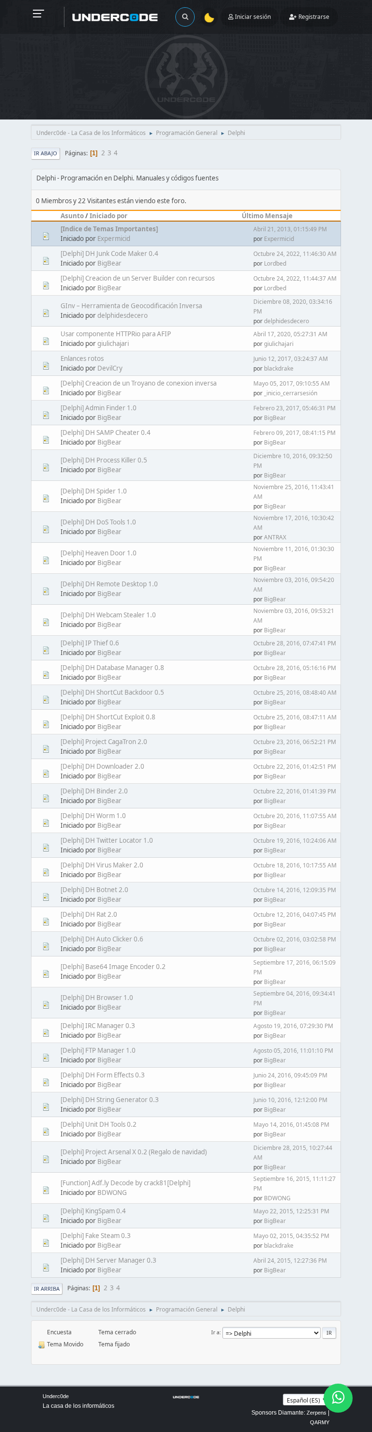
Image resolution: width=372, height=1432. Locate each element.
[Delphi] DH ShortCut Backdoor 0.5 (112, 692)
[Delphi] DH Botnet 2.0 (94, 889)
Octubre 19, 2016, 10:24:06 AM (295, 840)
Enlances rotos (82, 358)
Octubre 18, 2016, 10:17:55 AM (295, 865)
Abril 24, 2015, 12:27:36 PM (290, 1260)
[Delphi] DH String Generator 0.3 (110, 1099)
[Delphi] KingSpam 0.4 (93, 1211)
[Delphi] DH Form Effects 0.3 (103, 1075)
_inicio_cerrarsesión (290, 393)
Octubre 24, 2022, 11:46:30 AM (295, 254)
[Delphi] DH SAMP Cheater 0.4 (106, 432)
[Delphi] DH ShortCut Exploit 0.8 (108, 717)
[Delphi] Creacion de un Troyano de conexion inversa (139, 383)
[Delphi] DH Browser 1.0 (97, 997)
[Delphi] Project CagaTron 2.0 (104, 741)
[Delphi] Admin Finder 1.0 (99, 407)
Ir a (215, 1332)
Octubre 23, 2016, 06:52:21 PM (294, 742)
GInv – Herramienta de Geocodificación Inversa (131, 305)
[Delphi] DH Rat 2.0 (89, 914)
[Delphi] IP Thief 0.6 (90, 643)
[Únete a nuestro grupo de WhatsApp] (338, 1398)
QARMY (319, 1422)
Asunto (72, 215)
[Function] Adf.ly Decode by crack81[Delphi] (125, 1182)
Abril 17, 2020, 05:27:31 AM (290, 334)
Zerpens (316, 1413)
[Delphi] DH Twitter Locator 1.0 (107, 840)
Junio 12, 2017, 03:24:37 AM (290, 359)
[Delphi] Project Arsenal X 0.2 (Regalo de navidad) (134, 1152)
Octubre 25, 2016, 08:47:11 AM (295, 717)
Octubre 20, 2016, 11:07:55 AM (295, 816)
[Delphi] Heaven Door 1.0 (99, 553)
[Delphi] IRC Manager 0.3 (98, 1025)
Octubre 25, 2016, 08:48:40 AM (295, 692)
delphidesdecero (122, 315)
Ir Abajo (45, 153)
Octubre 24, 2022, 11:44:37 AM (295, 278)
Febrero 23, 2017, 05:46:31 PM (294, 408)
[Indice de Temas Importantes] (109, 228)
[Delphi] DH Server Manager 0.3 (108, 1260)
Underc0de (56, 1396)
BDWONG (112, 1192)
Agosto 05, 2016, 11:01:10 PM (293, 1050)
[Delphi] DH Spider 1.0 (94, 491)
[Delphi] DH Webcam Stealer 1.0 (108, 615)
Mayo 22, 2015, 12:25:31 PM (291, 1211)
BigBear (109, 263)
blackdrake (279, 368)
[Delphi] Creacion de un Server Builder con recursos (138, 278)
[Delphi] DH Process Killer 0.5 (104, 460)
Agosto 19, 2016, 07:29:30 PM (293, 1026)
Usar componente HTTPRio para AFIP (116, 333)
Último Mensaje (267, 215)
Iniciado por (108, 215)
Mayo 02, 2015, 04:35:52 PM (291, 1236)
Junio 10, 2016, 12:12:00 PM (290, 1100)
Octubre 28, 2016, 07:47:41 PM (294, 643)
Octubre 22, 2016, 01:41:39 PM (294, 791)
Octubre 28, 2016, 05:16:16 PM (294, 668)
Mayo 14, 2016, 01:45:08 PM (291, 1124)
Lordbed (275, 263)
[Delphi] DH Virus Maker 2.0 (102, 865)
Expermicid (113, 238)
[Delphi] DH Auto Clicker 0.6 (102, 939)
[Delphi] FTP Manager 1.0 (98, 1050)
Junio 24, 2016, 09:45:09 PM (290, 1075)
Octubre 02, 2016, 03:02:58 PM (294, 939)
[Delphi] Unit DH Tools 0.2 (99, 1124)
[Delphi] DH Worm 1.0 (93, 815)
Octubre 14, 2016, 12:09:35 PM (294, 890)
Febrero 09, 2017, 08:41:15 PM (294, 433)
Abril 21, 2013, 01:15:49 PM (290, 229)
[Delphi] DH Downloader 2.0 (102, 766)
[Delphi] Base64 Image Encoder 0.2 (113, 966)
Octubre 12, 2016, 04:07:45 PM (294, 914)
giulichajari (113, 343)
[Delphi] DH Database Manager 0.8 (112, 667)
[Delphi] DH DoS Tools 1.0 (98, 522)
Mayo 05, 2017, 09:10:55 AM (291, 383)
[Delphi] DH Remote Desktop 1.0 (109, 584)
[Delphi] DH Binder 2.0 (94, 791)
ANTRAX (275, 537)
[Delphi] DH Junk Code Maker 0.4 (109, 253)
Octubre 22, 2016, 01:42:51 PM (294, 766)
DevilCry (110, 368)
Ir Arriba (47, 1288)
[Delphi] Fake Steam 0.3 (96, 1235)
